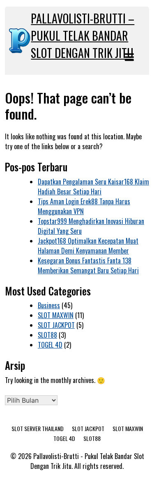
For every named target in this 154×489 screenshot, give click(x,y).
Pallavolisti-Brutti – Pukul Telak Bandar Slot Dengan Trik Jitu (82, 35)
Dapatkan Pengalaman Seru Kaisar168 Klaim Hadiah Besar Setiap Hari (93, 186)
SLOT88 (47, 335)
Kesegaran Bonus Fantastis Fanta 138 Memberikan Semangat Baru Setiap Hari (88, 265)
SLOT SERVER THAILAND (37, 428)
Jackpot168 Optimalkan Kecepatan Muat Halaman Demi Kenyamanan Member (88, 246)
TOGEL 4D (50, 345)
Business (49, 305)
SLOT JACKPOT (56, 325)
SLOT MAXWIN (56, 315)
